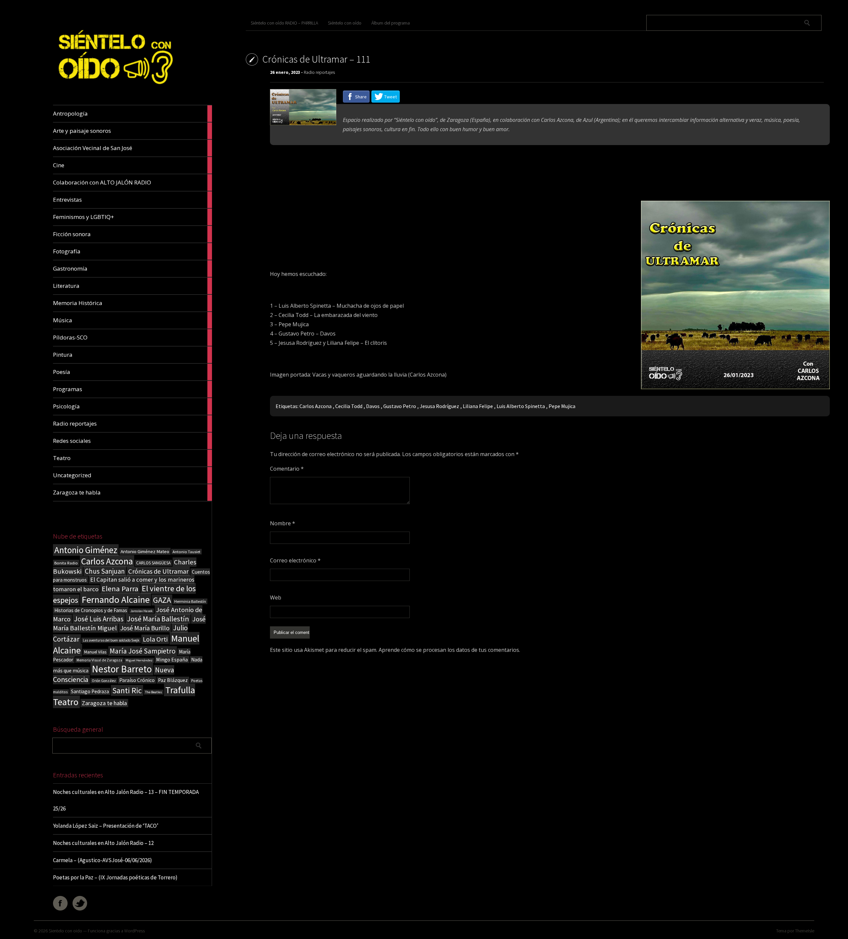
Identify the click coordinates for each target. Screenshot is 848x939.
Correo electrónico (295, 560)
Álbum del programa (390, 23)
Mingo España (172, 659)
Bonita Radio (66, 562)
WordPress (134, 931)
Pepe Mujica (562, 406)
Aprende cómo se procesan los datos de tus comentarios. (449, 649)
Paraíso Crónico (137, 680)
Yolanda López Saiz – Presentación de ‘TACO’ (105, 825)
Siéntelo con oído (344, 23)
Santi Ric (127, 690)
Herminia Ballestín (190, 601)
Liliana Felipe (478, 406)
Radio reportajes (319, 72)
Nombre (282, 523)
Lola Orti (155, 639)
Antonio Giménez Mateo (145, 551)
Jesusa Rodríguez (439, 406)
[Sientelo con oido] (114, 89)
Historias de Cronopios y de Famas (90, 610)
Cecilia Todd (348, 406)
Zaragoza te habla (104, 703)
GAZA (162, 600)
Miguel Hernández (139, 660)
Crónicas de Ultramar (158, 571)
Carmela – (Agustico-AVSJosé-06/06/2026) (102, 860)
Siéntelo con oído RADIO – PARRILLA (284, 23)
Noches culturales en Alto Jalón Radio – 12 (103, 843)
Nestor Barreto (122, 669)
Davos (373, 406)
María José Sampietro (143, 651)
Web (275, 597)
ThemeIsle (804, 931)
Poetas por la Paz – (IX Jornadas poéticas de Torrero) (115, 877)
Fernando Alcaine (115, 599)
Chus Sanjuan (105, 571)
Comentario (287, 468)
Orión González (104, 680)
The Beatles (153, 692)
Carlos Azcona (107, 561)
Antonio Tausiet (186, 551)
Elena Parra (120, 588)
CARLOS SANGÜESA (153, 563)
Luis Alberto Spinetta (521, 406)
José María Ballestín (158, 618)
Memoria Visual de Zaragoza (99, 660)
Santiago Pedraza (90, 691)
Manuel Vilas (95, 652)
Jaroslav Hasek (142, 611)
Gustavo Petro (399, 406)
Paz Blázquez (173, 680)
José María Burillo (145, 628)
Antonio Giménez (85, 550)
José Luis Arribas (99, 618)
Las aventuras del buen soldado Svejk (111, 640)
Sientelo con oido (65, 931)
